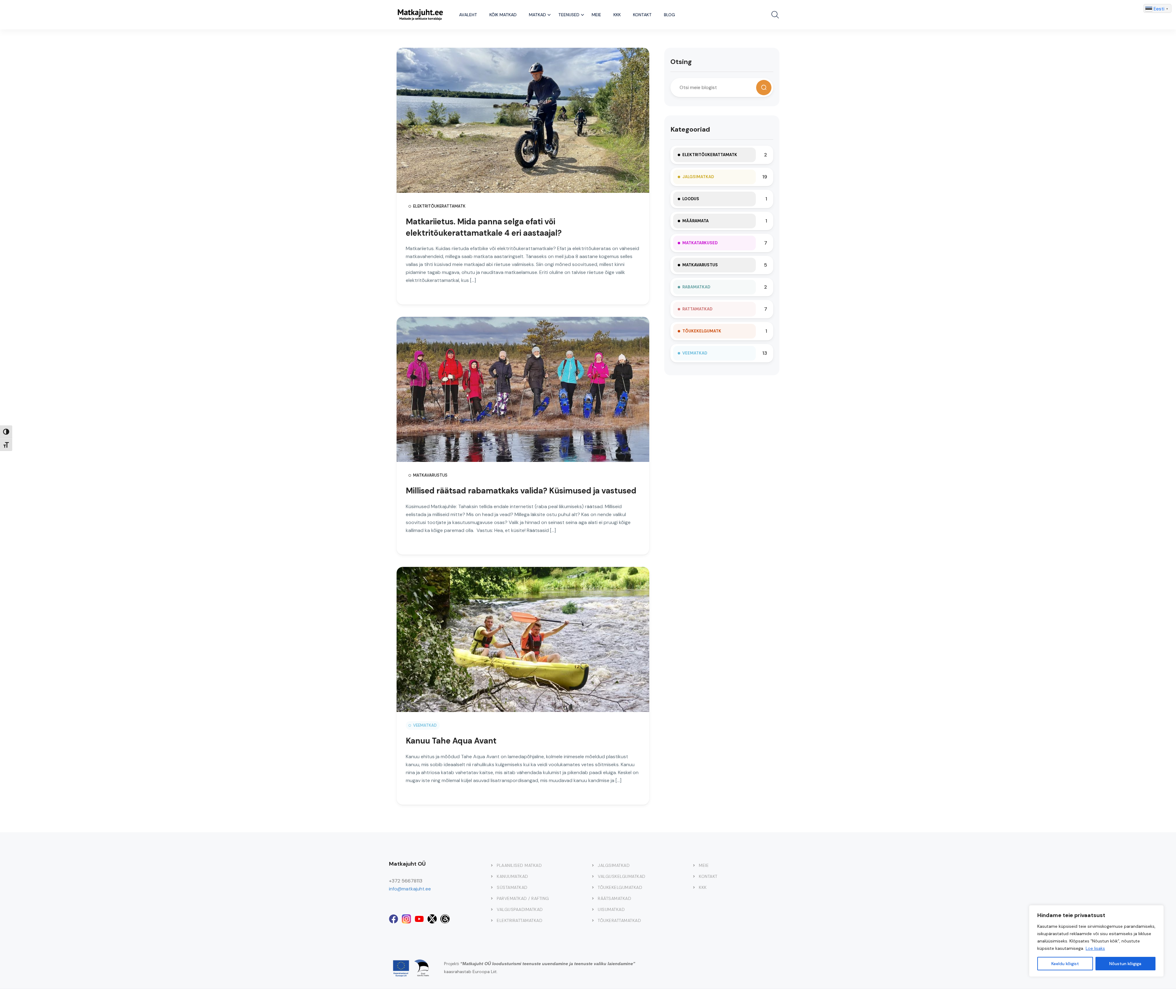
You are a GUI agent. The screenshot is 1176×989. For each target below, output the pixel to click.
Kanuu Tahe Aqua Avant (451, 741)
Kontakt (642, 14)
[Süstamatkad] (492, 887)
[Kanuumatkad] (492, 876)
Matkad (537, 14)
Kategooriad (690, 129)
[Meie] (694, 865)
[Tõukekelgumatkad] (593, 887)
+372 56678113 (405, 881)
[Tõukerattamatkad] (593, 920)
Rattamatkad (697, 309)
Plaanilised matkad (519, 865)
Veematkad (425, 725)
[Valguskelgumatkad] (593, 876)
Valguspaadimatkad (520, 909)
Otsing (681, 61)
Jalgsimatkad (698, 176)
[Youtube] (419, 918)
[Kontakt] (694, 876)
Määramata (695, 220)
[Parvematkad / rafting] (492, 898)
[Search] (763, 87)
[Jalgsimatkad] (593, 865)
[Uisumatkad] (593, 909)
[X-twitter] (432, 918)
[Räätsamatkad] (593, 898)
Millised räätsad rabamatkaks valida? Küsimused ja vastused (521, 490)
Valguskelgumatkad (622, 876)
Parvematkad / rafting (523, 898)
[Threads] (445, 918)
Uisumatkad (611, 909)
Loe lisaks (1095, 948)
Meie (596, 14)
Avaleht (468, 14)
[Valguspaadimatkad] (492, 909)
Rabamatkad (696, 287)
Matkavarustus (430, 475)
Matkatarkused (700, 242)
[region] (1096, 941)
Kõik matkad (503, 14)
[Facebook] (393, 918)
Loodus (690, 198)
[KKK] (694, 887)
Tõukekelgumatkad (620, 887)
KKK (617, 14)
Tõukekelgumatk (701, 331)
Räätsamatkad (614, 898)
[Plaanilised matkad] (492, 865)
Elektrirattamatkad (519, 920)
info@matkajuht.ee (410, 889)
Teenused (568, 14)
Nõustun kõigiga (1125, 963)
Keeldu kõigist (1065, 963)
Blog (669, 14)
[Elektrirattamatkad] (492, 920)
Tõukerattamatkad (619, 920)
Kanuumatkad (512, 876)
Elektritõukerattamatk (439, 206)
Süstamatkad (512, 887)
